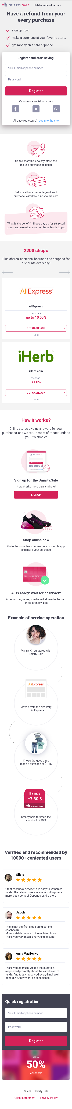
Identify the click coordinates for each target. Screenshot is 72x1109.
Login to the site (49, 120)
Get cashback (36, 328)
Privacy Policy (49, 1098)
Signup (36, 494)
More (36, 335)
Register (36, 91)
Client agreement (25, 1098)
